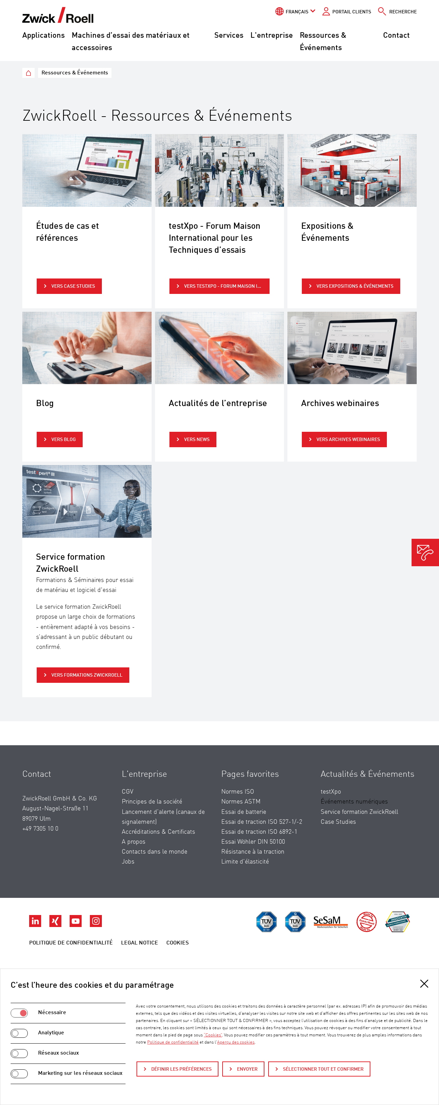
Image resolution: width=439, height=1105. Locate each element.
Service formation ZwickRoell (359, 812)
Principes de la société (152, 802)
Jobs (128, 862)
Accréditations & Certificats (158, 832)
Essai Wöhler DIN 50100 (253, 842)
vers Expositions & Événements (354, 286)
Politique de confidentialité (71, 943)
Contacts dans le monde (154, 852)
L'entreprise (271, 35)
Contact (396, 35)
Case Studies (338, 822)
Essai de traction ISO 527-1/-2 (261, 822)
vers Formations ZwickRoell (86, 675)
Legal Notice (139, 943)
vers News (196, 439)
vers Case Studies (72, 286)
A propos (133, 842)
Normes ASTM (241, 802)
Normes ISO (237, 792)
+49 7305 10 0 (40, 829)
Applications (43, 35)
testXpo (331, 792)
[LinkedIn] (36, 925)
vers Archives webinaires (348, 439)
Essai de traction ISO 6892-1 (259, 832)
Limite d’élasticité (245, 862)
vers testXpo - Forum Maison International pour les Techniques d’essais (227, 286)
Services (229, 35)
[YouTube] (76, 925)
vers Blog (63, 439)
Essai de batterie (243, 812)
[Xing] (56, 925)
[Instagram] (96, 925)
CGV (127, 792)
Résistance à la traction (252, 852)
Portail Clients (351, 12)
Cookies (177, 943)
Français (297, 12)
